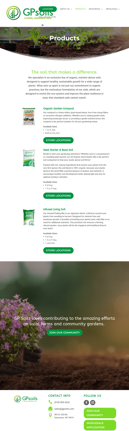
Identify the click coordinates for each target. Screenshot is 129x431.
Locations (47, 9)
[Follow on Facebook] (86, 402)
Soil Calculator (47, 17)
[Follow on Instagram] (92, 402)
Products (80, 9)
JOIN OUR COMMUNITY (64, 332)
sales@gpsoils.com (64, 408)
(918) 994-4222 (62, 402)
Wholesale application (95, 425)
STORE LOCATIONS (58, 140)
